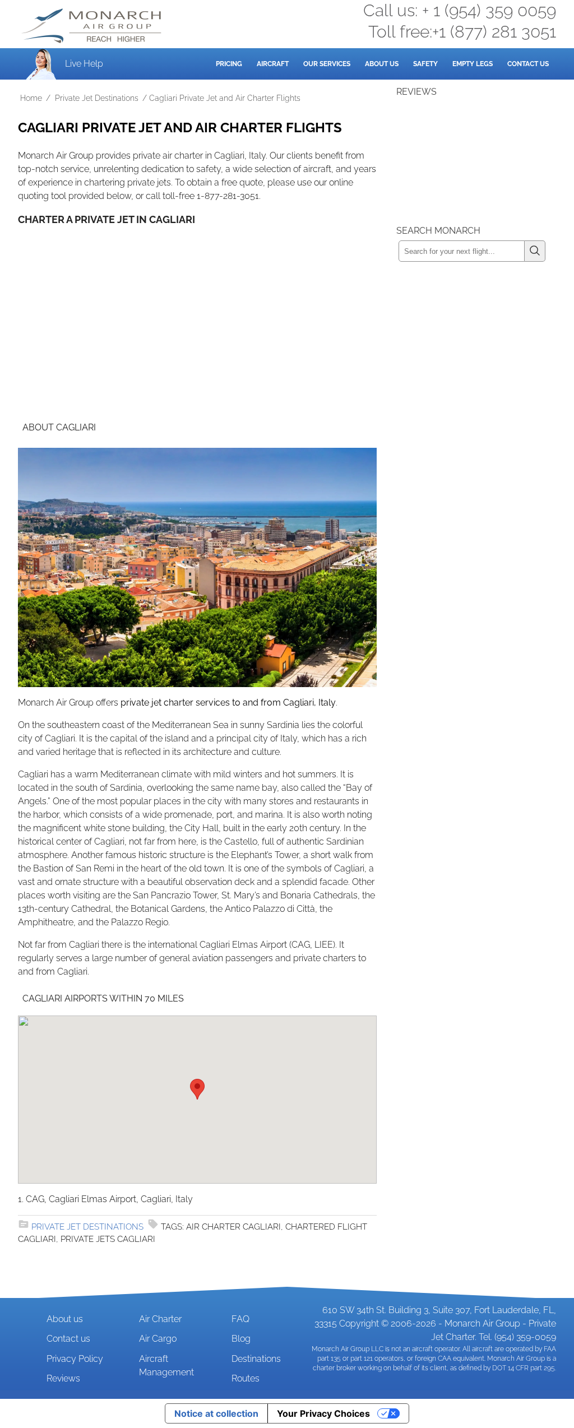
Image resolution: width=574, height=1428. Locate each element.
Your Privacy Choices (323, 1413)
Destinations (256, 1358)
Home (31, 98)
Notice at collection (216, 1413)
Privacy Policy (75, 1358)
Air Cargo (158, 1338)
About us (65, 1319)
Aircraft (273, 64)
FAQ (240, 1319)
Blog (241, 1338)
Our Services (326, 64)
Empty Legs (472, 64)
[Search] (535, 251)
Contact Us (528, 64)
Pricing (229, 64)
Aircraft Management (166, 1365)
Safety (425, 64)
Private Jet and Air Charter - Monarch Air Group (92, 25)
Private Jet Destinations (96, 98)
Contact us (68, 1338)
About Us (382, 64)
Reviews (63, 1378)
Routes (246, 1378)
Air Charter (160, 1319)
